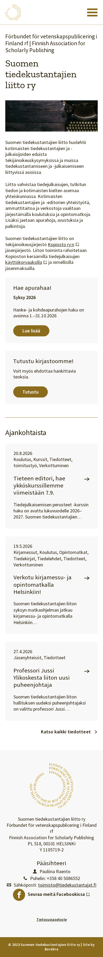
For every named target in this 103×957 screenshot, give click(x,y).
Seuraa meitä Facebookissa (59, 893)
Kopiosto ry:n (63, 244)
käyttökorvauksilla (26, 262)
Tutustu (30, 392)
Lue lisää (31, 331)
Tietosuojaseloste (51, 919)
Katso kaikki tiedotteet (66, 732)
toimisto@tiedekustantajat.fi (67, 885)
